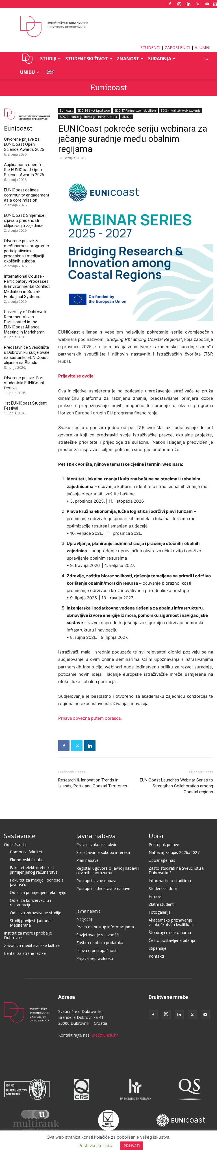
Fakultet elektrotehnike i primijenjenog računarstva (34, 870)
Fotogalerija (160, 912)
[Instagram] (179, 4)
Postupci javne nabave (97, 880)
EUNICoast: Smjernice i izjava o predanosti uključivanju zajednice (25, 220)
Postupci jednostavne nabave (103, 888)
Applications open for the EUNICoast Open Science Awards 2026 (24, 169)
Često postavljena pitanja (172, 940)
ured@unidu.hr (105, 1035)
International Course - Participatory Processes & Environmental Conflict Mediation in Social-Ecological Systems (27, 286)
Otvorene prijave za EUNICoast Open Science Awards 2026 (24, 144)
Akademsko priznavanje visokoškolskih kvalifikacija (173, 922)
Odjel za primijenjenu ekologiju (38, 892)
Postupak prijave (164, 844)
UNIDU (27, 59)
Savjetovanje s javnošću (98, 934)
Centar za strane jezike (25, 953)
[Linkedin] (188, 4)
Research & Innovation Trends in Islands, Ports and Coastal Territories (92, 783)
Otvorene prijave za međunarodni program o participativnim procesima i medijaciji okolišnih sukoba (26, 251)
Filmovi (155, 896)
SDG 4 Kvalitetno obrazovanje (180, 110)
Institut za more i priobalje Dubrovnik (28, 935)
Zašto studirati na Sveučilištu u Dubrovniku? (176, 870)
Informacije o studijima (170, 880)
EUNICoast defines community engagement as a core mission (26, 195)
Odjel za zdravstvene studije (35, 912)
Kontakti (156, 956)
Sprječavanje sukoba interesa (103, 852)
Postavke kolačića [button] (96, 1145)
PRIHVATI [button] (132, 1145)
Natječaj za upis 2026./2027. (174, 852)
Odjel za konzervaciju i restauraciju (30, 902)
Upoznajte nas (162, 860)
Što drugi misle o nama (170, 932)
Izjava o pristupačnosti (97, 950)
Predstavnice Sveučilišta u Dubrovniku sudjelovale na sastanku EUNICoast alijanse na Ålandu (26, 355)
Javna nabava (96, 835)
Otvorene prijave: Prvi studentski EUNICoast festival (24, 382)
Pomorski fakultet (26, 851)
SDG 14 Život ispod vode (93, 110)
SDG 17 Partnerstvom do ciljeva (135, 110)
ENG (48, 72)
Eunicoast (108, 87)
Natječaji (84, 919)
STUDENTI (150, 47)
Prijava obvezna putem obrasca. (90, 718)
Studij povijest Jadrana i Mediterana (31, 923)
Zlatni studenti (162, 904)
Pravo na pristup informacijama (105, 926)
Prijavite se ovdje (76, 376)
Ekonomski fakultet (27, 859)
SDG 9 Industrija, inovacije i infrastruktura (88, 117)
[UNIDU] (108, 26)
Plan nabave (87, 860)
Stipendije (157, 948)
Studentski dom (163, 888)
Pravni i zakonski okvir (96, 844)
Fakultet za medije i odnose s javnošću (37, 882)
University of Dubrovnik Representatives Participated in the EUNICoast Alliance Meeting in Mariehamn (25, 322)
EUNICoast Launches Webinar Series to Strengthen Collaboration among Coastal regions (176, 786)
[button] (206, 58)
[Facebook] (170, 4)
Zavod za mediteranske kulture (32, 945)
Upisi (156, 835)
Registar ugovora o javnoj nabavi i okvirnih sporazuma (107, 870)
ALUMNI (202, 47)
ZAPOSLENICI (177, 47)
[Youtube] (207, 4)
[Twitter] (198, 4)
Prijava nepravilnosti (94, 958)
